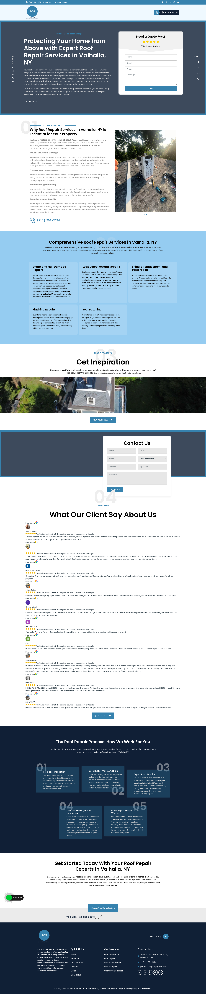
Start (197, 56)
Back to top (155, 936)
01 (199, 61)
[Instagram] (166, 2)
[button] (144, 214)
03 (198, 73)
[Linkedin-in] (170, 2)
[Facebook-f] (162, 2)
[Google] (174, 2)
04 (198, 79)
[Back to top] (166, 936)
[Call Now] (9, 898)
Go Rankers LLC (144, 988)
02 (198, 67)
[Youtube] (178, 2)
